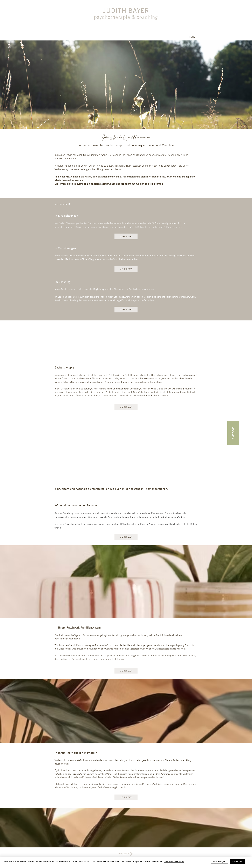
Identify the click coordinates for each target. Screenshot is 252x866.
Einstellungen (219, 861)
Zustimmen (237, 861)
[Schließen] (248, 861)
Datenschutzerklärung (174, 861)
